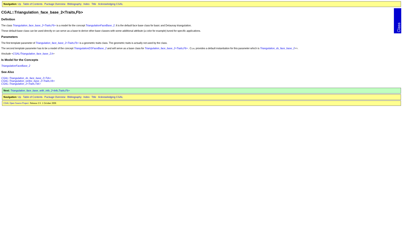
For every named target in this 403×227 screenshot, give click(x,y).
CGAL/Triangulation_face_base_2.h (33, 53)
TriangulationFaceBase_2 (100, 25)
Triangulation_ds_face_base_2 (277, 48)
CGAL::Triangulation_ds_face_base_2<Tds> (26, 78)
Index (86, 4)
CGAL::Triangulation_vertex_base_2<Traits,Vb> (28, 81)
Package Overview (54, 4)
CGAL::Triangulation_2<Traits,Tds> (21, 83)
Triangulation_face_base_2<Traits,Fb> (34, 25)
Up (19, 4)
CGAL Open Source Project (16, 103)
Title (93, 4)
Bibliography (74, 4)
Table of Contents (33, 4)
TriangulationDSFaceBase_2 (90, 48)
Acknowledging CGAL (110, 4)
